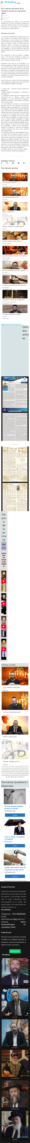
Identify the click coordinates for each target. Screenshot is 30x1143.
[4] (21, 83)
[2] (14, 70)
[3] (12, 77)
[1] (26, 63)
